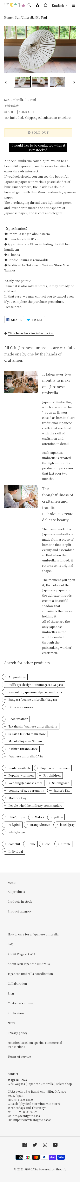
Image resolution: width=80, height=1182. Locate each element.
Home (8, 17)
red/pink (14, 825)
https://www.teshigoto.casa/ (32, 1120)
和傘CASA (31, 1169)
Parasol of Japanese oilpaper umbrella (35, 692)
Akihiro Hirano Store (23, 749)
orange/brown (40, 825)
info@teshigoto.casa (26, 1116)
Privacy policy (17, 1033)
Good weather (18, 719)
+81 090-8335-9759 (24, 1112)
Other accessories (20, 707)
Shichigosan (60, 783)
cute (32, 844)
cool (48, 844)
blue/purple (16, 817)
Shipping (31, 118)
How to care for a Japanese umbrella (33, 934)
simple (65, 844)
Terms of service (19, 1056)
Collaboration (17, 983)
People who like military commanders (35, 805)
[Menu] (73, 5)
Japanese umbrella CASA (25, 756)
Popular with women (55, 768)
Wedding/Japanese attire (25, 783)
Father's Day (61, 790)
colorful (14, 844)
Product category (20, 911)
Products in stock (20, 901)
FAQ (10, 944)
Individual (15, 851)
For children (52, 775)
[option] (22, 81)
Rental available (19, 768)
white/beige (16, 832)
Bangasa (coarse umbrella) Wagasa (32, 699)
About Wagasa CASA (22, 954)
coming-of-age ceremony (26, 790)
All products (17, 677)
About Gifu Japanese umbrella (29, 964)
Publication (16, 1013)
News (11, 1023)
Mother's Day (17, 798)
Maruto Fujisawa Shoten (25, 741)
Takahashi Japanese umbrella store (32, 726)
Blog (11, 993)
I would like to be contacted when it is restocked (38, 147)
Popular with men (21, 775)
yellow (58, 817)
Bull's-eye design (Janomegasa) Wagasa (35, 685)
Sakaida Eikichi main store (27, 734)
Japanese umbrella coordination (30, 974)
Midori (39, 817)
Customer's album (20, 1003)
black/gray (67, 825)
